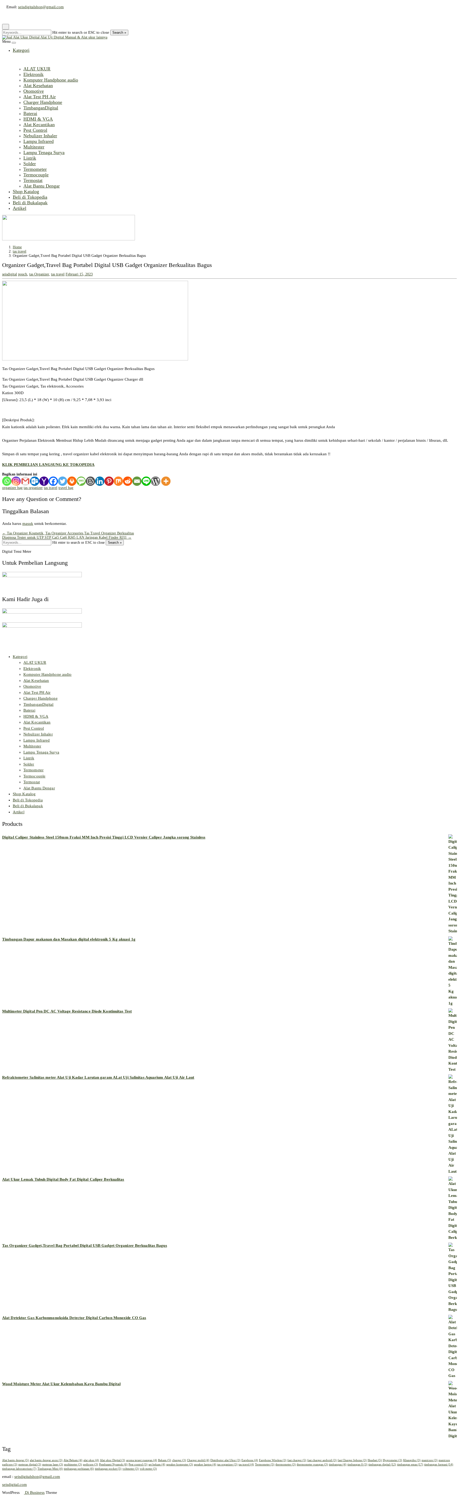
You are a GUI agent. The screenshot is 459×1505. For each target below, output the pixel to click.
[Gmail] (25, 481)
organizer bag (12, 488)
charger (179, 1460)
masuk (27, 523)
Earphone (249, 1460)
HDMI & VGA (38, 119)
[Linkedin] (99, 481)
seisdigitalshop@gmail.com (41, 7)
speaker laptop (205, 1464)
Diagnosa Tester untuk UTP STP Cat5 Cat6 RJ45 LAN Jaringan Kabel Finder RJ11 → (66, 537)
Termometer (35, 169)
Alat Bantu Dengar (41, 186)
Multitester (33, 147)
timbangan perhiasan (79, 1468)
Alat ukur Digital (112, 1460)
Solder (29, 163)
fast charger (296, 1460)
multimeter (73, 1464)
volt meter (148, 1468)
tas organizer (33, 488)
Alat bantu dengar (15, 1460)
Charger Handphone (42, 102)
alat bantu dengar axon (46, 1460)
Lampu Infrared (38, 141)
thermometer (285, 1464)
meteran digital (29, 1464)
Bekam (164, 1460)
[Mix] (118, 481)
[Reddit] (127, 481)
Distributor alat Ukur (225, 1460)
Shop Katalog (26, 191)
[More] (166, 481)
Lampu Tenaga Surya (44, 152)
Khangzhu (411, 1460)
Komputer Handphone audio (50, 80)
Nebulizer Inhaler (40, 135)
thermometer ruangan (312, 1464)
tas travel (19, 251)
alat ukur (91, 1460)
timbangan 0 (357, 1464)
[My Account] (8, 17)
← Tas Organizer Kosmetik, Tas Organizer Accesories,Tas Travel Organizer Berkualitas (68, 533)
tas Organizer (39, 274)
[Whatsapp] (6, 481)
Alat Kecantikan (39, 124)
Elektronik (33, 74)
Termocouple (36, 174)
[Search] (12, 17)
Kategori (21, 50)
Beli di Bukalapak (30, 202)
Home (17, 247)
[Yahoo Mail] (44, 481)
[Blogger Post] (90, 481)
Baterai (30, 113)
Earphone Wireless (272, 1460)
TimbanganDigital (40, 107)
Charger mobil (198, 1460)
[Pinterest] (109, 481)
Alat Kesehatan (38, 85)
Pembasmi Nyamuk (113, 1464)
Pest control (138, 1464)
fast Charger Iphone (352, 1460)
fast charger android (322, 1460)
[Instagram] (16, 481)
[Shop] (3, 17)
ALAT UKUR (36, 68)
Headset (375, 1460)
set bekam (156, 1464)
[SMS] (81, 481)
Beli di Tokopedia (30, 197)
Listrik (29, 158)
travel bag (65, 488)
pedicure (90, 1464)
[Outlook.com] (34, 481)
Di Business (34, 1492)
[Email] (137, 481)
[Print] (71, 481)
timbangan (337, 1464)
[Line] (146, 481)
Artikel (19, 208)
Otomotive (33, 91)
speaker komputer (179, 1464)
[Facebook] (53, 481)
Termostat (32, 180)
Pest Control (35, 130)
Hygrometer (392, 1460)
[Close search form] (5, 26)
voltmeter (130, 1468)
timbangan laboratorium (19, 1468)
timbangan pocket (108, 1468)
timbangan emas (410, 1464)
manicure (429, 1460)
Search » (119, 33)
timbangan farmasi (438, 1464)
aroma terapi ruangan (141, 1460)
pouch (22, 274)
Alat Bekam (72, 1460)
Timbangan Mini (50, 1468)
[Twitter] (62, 481)
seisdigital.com (14, 1484)
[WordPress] (155, 481)
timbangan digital (382, 1464)
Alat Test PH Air (39, 96)
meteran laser (52, 1464)
